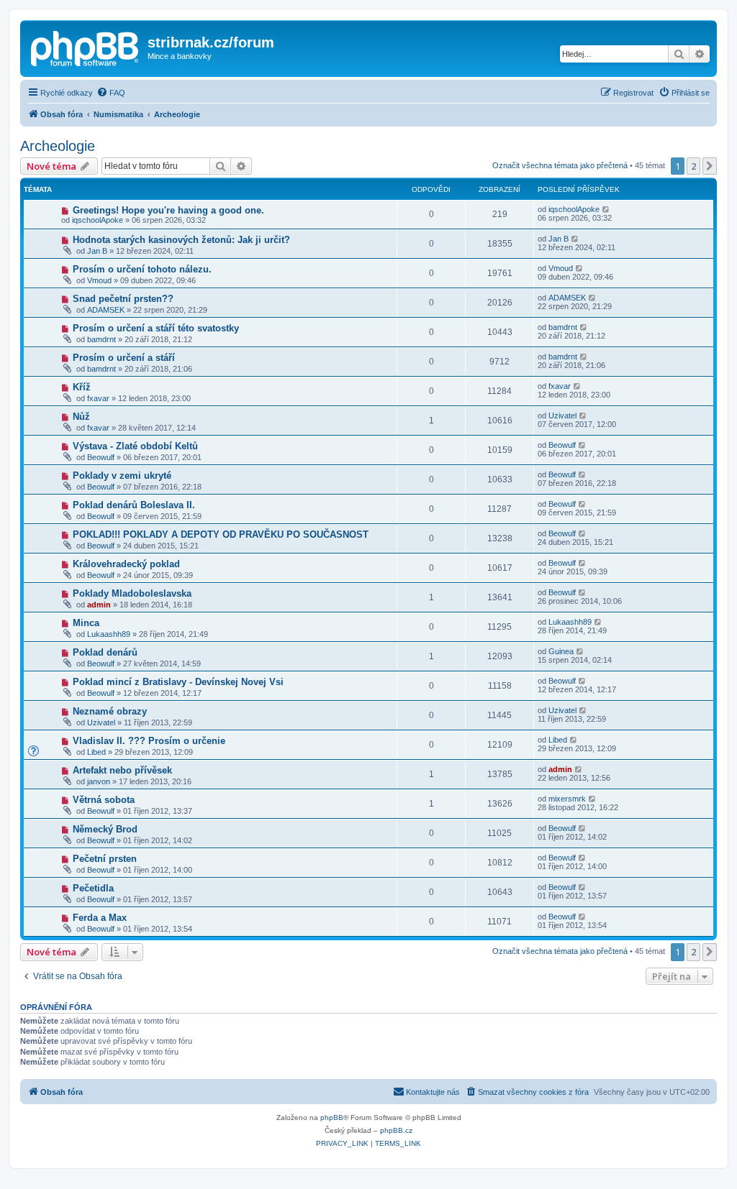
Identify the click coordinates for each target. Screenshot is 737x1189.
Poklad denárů (105, 652)
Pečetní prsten (105, 858)
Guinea (561, 651)
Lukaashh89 (108, 634)
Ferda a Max (100, 917)
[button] (709, 166)
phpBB (331, 1117)
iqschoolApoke (97, 220)
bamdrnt (101, 339)
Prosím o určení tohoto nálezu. (142, 269)
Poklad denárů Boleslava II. (134, 505)
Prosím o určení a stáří (124, 357)
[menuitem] (110, 92)
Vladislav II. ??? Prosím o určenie (149, 740)
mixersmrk (567, 798)
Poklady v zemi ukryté (122, 475)
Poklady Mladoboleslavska (132, 593)
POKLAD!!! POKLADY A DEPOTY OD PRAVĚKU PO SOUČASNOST (220, 534)
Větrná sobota (104, 799)
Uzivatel (562, 415)
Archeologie (57, 146)
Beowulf (100, 457)
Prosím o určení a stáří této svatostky (156, 328)
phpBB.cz (396, 1130)
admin (99, 604)
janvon (98, 781)
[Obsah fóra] (86, 47)
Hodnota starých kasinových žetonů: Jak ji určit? (181, 239)
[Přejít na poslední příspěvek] (606, 209)
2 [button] (693, 166)
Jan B (97, 251)
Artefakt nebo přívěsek (122, 770)
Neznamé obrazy (110, 711)
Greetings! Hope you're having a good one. (168, 210)
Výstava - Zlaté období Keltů (135, 446)
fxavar (98, 398)
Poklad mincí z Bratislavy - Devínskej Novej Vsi (178, 681)
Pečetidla (93, 888)
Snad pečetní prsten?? (123, 298)
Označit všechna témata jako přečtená (560, 165)
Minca (86, 623)
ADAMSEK (106, 310)
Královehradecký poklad (126, 564)
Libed (96, 752)
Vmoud (99, 280)
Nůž (81, 416)
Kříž (82, 387)
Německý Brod (105, 829)
